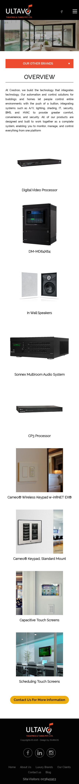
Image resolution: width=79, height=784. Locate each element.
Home (12, 767)
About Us (25, 767)
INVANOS (54, 740)
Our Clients (64, 767)
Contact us (34, 772)
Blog (48, 772)
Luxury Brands (44, 767)
